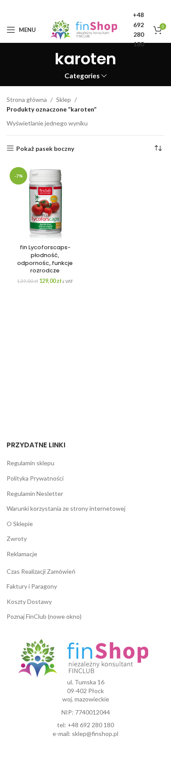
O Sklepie (20, 523)
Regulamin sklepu (30, 463)
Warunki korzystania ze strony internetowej (66, 508)
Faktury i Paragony (32, 586)
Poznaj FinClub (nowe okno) (44, 616)
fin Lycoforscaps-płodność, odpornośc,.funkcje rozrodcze (45, 259)
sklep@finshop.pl (95, 733)
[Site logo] (84, 29)
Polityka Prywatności (35, 478)
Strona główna (27, 99)
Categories (82, 76)
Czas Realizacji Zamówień (41, 571)
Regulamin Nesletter (35, 493)
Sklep (63, 99)
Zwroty (17, 538)
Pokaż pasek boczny (45, 148)
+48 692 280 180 (91, 725)
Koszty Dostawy (29, 601)
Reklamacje (22, 554)
